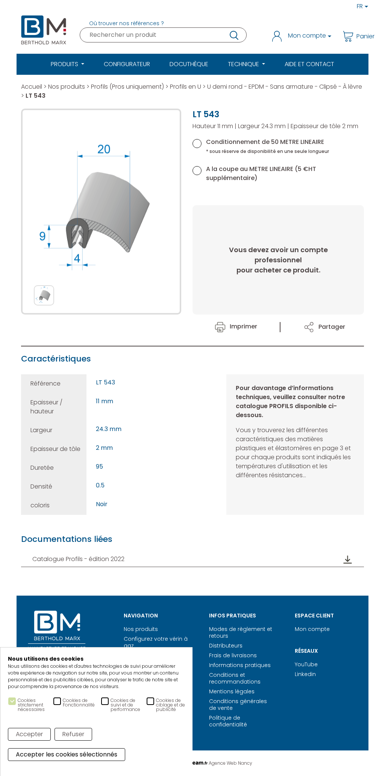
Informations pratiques (240, 665)
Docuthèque (189, 64)
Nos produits (66, 86)
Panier (360, 36)
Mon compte (312, 629)
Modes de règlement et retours (240, 632)
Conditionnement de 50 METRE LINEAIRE (267, 146)
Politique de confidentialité (228, 721)
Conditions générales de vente (238, 704)
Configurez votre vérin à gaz (156, 642)
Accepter (29, 734)
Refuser (73, 734)
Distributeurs (226, 645)
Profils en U (185, 86)
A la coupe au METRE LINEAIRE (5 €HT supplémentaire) (261, 173)
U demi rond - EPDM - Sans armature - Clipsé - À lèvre (284, 86)
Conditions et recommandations (235, 678)
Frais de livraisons (233, 655)
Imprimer (242, 326)
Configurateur (127, 64)
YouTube (306, 664)
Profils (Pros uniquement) (127, 86)
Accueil (31, 86)
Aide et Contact (309, 64)
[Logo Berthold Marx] (57, 633)
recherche (233, 35)
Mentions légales (232, 691)
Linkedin (305, 674)
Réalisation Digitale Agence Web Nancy (192, 763)
